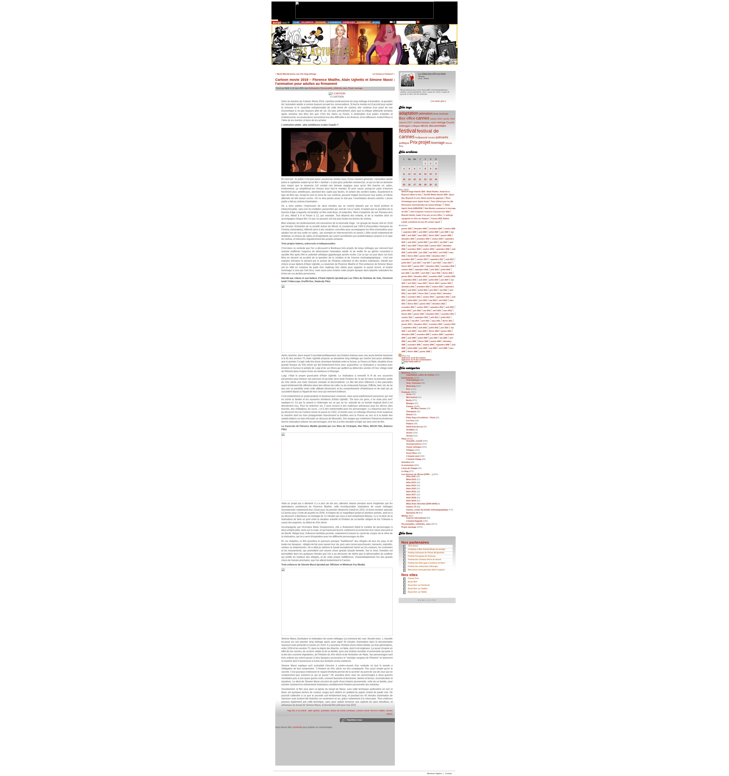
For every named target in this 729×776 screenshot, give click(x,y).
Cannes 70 (411, 507)
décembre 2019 (408, 239)
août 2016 (434, 270)
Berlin (436, 114)
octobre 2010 (449, 324)
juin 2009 (433, 338)
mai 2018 (433, 252)
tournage (438, 143)
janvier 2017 (419, 266)
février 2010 (434, 331)
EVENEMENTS (334, 22)
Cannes (409, 406)
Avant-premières (414, 444)
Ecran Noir (412, 582)
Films (404, 439)
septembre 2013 (442, 297)
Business (406, 373)
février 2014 (423, 293)
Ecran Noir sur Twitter (417, 592)
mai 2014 (443, 290)
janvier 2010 (446, 331)
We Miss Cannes (418, 408)
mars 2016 (436, 273)
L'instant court (412, 456)
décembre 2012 (438, 304)
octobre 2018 (428, 249)
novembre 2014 (423, 287)
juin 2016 (405, 273)
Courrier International (416, 518)
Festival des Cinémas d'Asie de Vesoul (424, 559)
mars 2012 (447, 311)
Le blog (405, 471)
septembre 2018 (442, 249)
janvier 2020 (446, 235)
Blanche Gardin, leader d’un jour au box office (422, 215)
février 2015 (434, 283)
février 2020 (434, 235)
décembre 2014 (408, 287)
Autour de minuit (338, 710)
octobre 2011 (407, 317)
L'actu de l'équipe (410, 468)
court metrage (438, 122)
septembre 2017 (436, 259)
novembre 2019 (423, 239)
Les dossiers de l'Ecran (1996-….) (417, 474)
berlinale (443, 114)
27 (414, 184)
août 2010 (423, 328)
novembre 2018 (414, 249)
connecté (297, 727)
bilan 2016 (411, 491)
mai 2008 (433, 348)
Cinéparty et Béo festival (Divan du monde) (426, 549)
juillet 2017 (406, 263)
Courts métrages (414, 447)
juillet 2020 (433, 232)
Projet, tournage (355, 88)
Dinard (409, 414)
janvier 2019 (436, 246)
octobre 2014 (437, 287)
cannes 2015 (436, 119)
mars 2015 (422, 283)
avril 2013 (443, 300)
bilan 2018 (411, 498)
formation (406, 462)
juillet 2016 (445, 270)
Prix (414, 142)
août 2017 (450, 259)
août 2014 (412, 290)
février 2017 (406, 266)
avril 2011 (425, 321)
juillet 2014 (422, 290)
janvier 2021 (407, 229)
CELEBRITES (307, 22)
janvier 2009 (436, 341)
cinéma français (421, 122)
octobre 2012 (422, 307)
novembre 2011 (447, 314)
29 (425, 184)
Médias (405, 516)
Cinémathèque (413, 380)
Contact (448, 773)
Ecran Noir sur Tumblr (417, 588)
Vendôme (410, 430)
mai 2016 (415, 273)
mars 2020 (422, 235)
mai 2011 (415, 321)
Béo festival (411, 397)
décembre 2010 (420, 324)
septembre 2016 (421, 270)
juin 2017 (417, 263)
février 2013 (412, 304)
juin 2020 (444, 232)
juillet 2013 (412, 300)
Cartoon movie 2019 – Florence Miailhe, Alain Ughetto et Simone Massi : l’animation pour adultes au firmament (335, 82)
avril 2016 (425, 273)
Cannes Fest (413, 578)
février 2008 (412, 352)
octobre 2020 (449, 229)
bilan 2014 (411, 485)
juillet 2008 (412, 348)
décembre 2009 (408, 334)
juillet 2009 (422, 338)
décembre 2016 (432, 266)
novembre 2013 (414, 297)
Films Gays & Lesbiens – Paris (420, 417)
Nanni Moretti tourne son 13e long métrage (296, 74)
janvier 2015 (446, 283)
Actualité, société (414, 441)
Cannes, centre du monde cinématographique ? (428, 510)
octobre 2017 (422, 259)
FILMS (296, 22)
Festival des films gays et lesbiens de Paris (426, 563)
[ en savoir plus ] (438, 101)
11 (404, 174)
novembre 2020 (435, 229)
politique (404, 142)
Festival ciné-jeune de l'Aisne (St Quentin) (426, 553)
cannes (422, 118)
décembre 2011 (432, 314)
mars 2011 (436, 321)
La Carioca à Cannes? (383, 74)
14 (420, 174)
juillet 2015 (433, 280)
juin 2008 (423, 348)
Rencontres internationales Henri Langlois (426, 570)
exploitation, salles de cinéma (420, 375)
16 (430, 174)
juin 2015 (444, 280)
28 (420, 184)
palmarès (442, 137)
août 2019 (412, 242)
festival (407, 130)
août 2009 (412, 338)
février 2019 (423, 246)
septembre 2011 (421, 317)
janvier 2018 (425, 256)
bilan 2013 (411, 482)
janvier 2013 (425, 304)
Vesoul (409, 436)
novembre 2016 (447, 266)
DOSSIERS (321, 22)
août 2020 (423, 232)
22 (425, 179)
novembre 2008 (414, 345)
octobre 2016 (407, 270)
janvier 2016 (407, 276)
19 (409, 179)
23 (430, 179)
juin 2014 (433, 290)
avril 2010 (412, 331)
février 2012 (406, 314)
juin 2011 (405, 321)
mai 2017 (427, 263)
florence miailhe (378, 710)
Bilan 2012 (411, 479)
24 (436, 179)
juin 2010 (444, 328)
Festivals (406, 392)
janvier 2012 (419, 314)
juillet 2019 (422, 242)
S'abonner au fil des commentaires (416, 360)
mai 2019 (443, 242)
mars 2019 (412, 246)
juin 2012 (417, 311)
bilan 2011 (411, 476)
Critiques (410, 450)
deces (424, 125)
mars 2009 (412, 341)
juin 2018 (423, 252)
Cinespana (411, 411)
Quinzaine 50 (412, 513)
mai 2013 (433, 300)
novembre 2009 (423, 334)
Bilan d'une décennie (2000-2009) (421, 504)
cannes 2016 (449, 119)
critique (415, 125)
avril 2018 (443, 252)
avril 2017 (437, 263)
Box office (407, 118)
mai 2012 (427, 311)
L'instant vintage (413, 459)
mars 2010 (422, 331)
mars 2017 (447, 263)
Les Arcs (410, 420)
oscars (431, 137)
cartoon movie (362, 710)
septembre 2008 (442, 345)
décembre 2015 (420, 276)
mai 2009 (443, 338)
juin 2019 (433, 242)
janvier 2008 (425, 352)
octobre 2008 (428, 345)
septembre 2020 (409, 232)
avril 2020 (412, 235)
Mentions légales (434, 773)
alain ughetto (314, 710)
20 (414, 179)
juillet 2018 (412, 252)
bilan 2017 (411, 494)
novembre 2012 (408, 307)
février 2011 (447, 321)
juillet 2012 (406, 311)
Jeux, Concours (413, 383)
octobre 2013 (428, 297)
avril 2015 (412, 283)
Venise (409, 433)
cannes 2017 (406, 122)
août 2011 (434, 317)
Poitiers (409, 424)
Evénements (314, 88)
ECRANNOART (364, 22)
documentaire (437, 125)
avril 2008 (443, 348)
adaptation (408, 113)
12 (409, 174)
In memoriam (408, 465)
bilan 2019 (411, 501)
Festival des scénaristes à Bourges (423, 566)
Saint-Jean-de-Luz (414, 427)
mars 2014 (412, 293)
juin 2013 (423, 300)
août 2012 (450, 307)
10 (436, 169)
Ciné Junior (413, 546)
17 (436, 174)
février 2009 (423, 341)
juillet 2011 (445, 317)
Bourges (410, 403)
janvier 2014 (436, 293)
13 (414, 174)
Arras (408, 394)
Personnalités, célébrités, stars (334, 88)
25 (404, 184)
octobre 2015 (449, 276)
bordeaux (350, 710)
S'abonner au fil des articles (414, 358)
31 (436, 184)
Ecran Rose (411, 453)
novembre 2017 (408, 259)
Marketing (410, 386)
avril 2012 (437, 311)
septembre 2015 (409, 280)
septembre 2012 (436, 307)
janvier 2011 (407, 324)
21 (420, 179)
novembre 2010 (435, 324)
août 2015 (423, 280)
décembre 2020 (420, 229)
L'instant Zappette (414, 521)
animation (325, 710)
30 (430, 184)
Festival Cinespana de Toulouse (422, 556)
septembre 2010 (409, 328)
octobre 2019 (437, 239)
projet (424, 142)
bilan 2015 (411, 488)
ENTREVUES (349, 22)
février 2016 (447, 273)
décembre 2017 (438, 256)
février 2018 (412, 256)
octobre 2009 (437, 334)
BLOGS (376, 22)
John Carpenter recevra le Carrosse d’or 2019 (430, 212)
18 (404, 179)
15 (425, 174)
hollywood (421, 137)
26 (409, 184)
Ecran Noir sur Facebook (419, 585)
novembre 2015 (435, 276)
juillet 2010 (433, 328)
